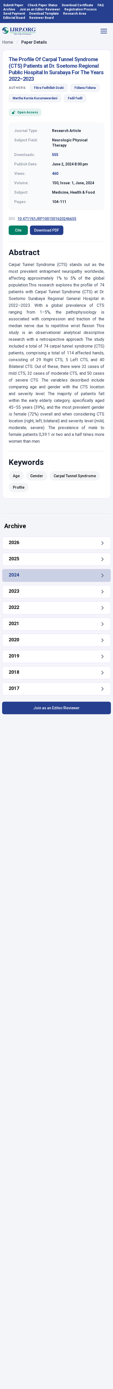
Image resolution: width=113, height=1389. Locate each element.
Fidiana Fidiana (85, 88)
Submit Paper (13, 5)
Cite (18, 230)
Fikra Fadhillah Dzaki (49, 88)
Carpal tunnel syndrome (75, 476)
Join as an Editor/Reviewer (56, 708)
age (16, 476)
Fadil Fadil (75, 98)
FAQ (100, 5)
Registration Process (80, 9)
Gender (36, 476)
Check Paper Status (43, 5)
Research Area (74, 13)
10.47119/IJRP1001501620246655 (46, 219)
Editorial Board (14, 18)
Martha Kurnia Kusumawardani (35, 98)
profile (18, 487)
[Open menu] (105, 31)
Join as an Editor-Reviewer (39, 9)
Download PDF (46, 230)
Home (7, 42)
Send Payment (14, 13)
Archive (9, 9)
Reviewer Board (41, 18)
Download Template (44, 13)
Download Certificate (77, 5)
